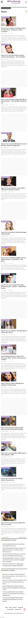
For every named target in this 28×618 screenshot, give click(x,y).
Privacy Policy (10, 609)
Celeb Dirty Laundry (8, 570)
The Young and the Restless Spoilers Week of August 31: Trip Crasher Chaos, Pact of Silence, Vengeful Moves (13, 593)
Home (6, 607)
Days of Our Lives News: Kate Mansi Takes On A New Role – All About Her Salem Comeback (13, 29)
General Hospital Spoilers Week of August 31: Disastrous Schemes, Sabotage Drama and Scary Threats (14, 587)
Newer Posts (22, 537)
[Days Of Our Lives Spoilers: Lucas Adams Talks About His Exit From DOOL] (8, 181)
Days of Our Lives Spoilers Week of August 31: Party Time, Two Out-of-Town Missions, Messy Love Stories (15, 582)
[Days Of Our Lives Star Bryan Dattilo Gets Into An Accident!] (8, 516)
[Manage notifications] (24, 609)
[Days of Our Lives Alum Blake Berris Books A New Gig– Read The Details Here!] (8, 137)
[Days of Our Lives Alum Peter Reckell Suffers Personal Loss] (8, 472)
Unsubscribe (18, 609)
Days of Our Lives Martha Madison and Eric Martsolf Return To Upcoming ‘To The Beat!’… (13, 259)
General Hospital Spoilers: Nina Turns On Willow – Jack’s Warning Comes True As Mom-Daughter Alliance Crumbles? (14, 560)
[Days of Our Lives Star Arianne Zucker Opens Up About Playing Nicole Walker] (8, 421)
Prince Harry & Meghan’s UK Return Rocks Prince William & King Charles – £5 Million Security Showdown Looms (14, 550)
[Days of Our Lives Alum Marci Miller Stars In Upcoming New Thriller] (8, 446)
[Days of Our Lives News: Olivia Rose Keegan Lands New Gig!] (8, 225)
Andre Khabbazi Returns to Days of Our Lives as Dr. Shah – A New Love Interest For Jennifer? (13, 357)
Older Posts (5, 537)
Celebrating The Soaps (9, 540)
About (10, 607)
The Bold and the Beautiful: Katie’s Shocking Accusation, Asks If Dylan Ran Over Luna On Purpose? (13, 599)
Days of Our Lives (5, 17)
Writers (15, 607)
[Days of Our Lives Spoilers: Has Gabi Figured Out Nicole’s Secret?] (8, 324)
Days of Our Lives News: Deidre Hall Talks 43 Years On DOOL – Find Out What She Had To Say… (14, 101)
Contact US (20, 607)
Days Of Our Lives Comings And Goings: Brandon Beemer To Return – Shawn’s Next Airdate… (13, 286)
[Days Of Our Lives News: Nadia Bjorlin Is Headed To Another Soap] (8, 376)
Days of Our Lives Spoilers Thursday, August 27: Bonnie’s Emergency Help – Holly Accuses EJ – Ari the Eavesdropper (14, 576)
